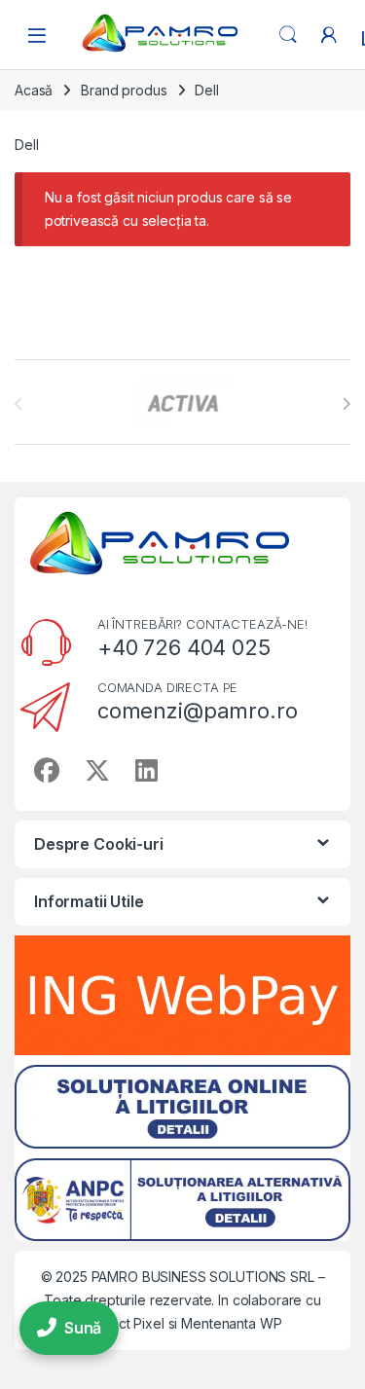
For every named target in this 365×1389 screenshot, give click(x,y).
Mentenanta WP (231, 1323)
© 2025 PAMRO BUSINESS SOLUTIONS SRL (179, 1276)
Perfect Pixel (124, 1323)
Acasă (34, 90)
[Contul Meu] (329, 35)
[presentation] (346, 404)
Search (288, 35)
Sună (82, 1327)
